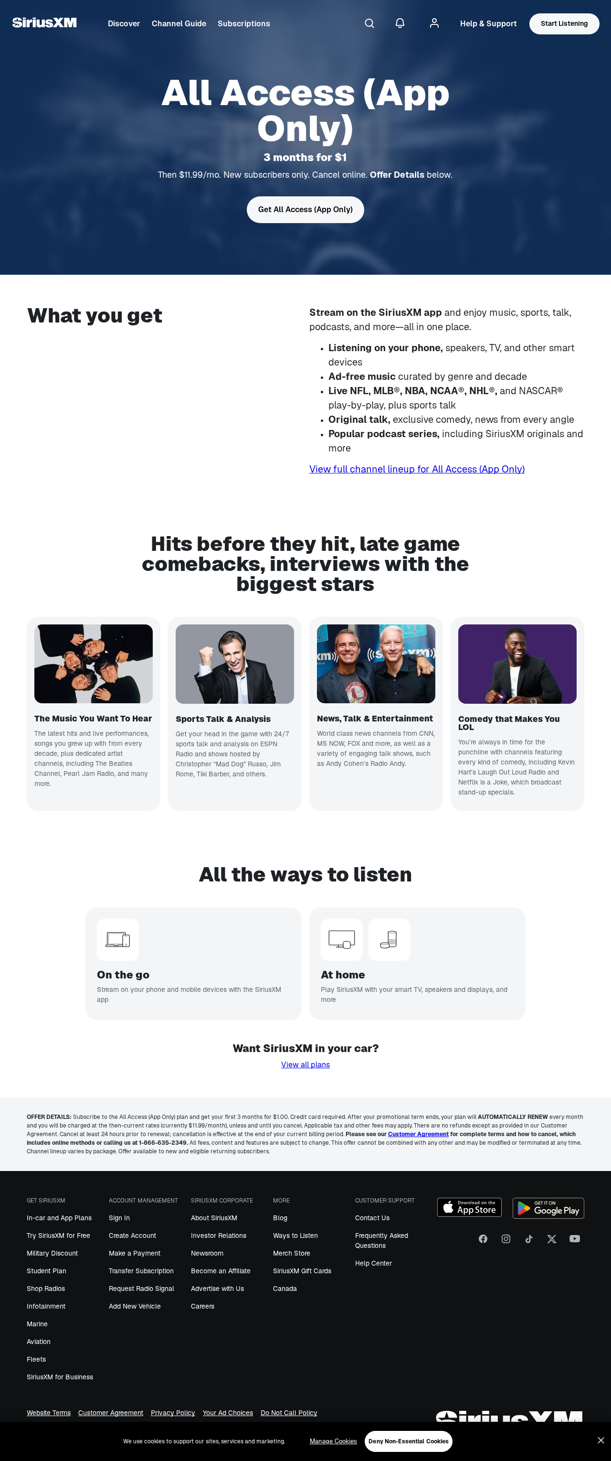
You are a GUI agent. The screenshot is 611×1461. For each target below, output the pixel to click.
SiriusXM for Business (60, 1377)
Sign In (119, 1218)
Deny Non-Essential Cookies (409, 1441)
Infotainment (46, 1306)
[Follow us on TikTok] (529, 1242)
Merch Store (291, 1253)
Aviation (39, 1341)
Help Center (373, 1263)
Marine (37, 1324)
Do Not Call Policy (289, 1413)
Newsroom (207, 1253)
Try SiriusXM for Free (58, 1235)
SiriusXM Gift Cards (302, 1271)
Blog (280, 1218)
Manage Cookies (334, 1441)
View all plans (305, 1065)
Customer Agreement (110, 1413)
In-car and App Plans (59, 1218)
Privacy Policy (173, 1413)
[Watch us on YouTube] (574, 1242)
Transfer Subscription (141, 1271)
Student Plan (46, 1271)
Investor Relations (218, 1235)
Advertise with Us (217, 1288)
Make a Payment (134, 1253)
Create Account (132, 1235)
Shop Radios (46, 1288)
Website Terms (49, 1413)
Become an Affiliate (221, 1271)
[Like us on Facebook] (483, 1242)
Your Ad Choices (228, 1413)
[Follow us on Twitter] (552, 1242)
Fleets (36, 1359)
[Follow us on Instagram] (506, 1242)
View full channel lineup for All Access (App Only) (417, 469)
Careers (202, 1306)
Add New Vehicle (135, 1306)
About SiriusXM (214, 1218)
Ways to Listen (295, 1235)
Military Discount (52, 1253)
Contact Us (372, 1218)
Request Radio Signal (141, 1288)
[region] (305, 1441)
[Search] (369, 24)
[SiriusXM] (44, 24)
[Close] (601, 1440)
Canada (285, 1288)
